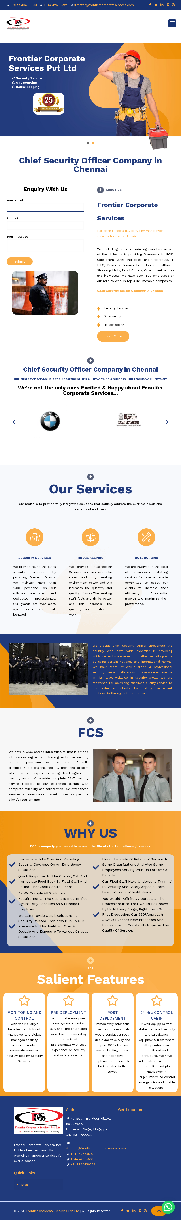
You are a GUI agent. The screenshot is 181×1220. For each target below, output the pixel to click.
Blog (24, 1184)
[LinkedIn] (162, 5)
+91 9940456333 (82, 1164)
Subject (12, 218)
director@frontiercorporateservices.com (104, 5)
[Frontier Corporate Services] (18, 23)
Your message (17, 236)
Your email (15, 200)
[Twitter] (156, 5)
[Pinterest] (168, 5)
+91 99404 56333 (24, 5)
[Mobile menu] (172, 23)
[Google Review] (173, 5)
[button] (113, 336)
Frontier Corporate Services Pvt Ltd (52, 1211)
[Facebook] (150, 5)
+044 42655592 (55, 5)
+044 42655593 (82, 1159)
